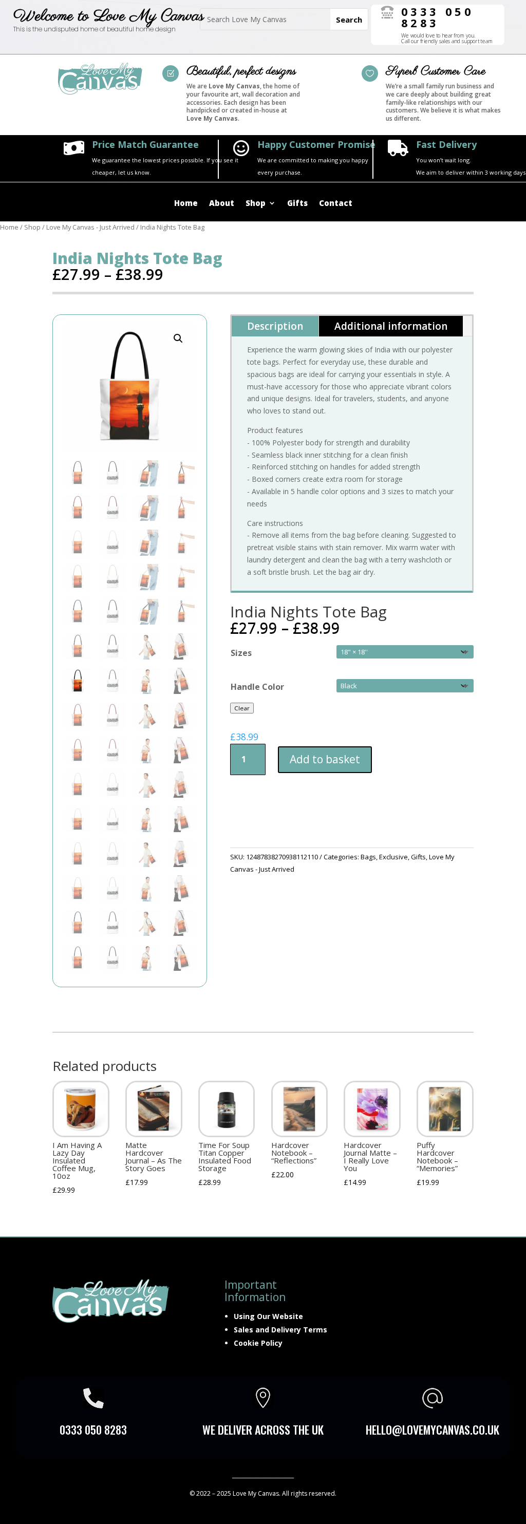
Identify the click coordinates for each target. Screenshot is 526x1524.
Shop (256, 203)
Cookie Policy (258, 1343)
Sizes (241, 652)
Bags (368, 856)
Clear (242, 708)
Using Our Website (268, 1316)
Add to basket (325, 759)
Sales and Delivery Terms (280, 1329)
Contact (335, 203)
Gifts (297, 203)
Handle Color (257, 686)
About (221, 203)
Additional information (390, 326)
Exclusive (393, 856)
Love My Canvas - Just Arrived (90, 227)
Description (275, 326)
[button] (178, 338)
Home (186, 203)
